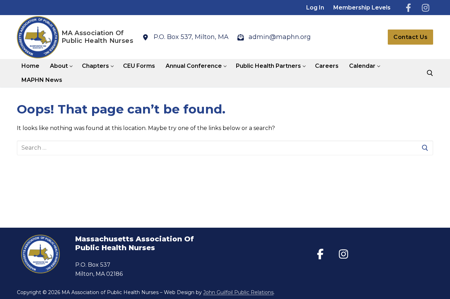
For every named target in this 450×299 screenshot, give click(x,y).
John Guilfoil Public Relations (238, 292)
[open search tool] (430, 73)
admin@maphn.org (280, 37)
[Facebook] (408, 7)
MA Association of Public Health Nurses (97, 37)
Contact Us (410, 37)
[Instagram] (425, 7)
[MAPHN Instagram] (343, 254)
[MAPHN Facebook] (320, 254)
